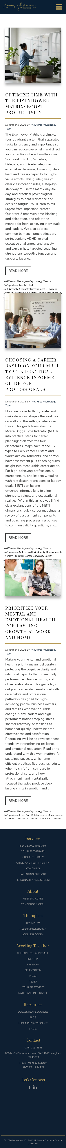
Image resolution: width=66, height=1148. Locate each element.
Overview (33, 923)
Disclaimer (33, 1143)
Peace (33, 976)
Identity (32, 959)
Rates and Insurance (33, 993)
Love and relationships (32, 815)
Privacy (38, 1140)
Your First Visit (33, 987)
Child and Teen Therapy (33, 863)
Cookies (48, 1140)
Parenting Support (33, 874)
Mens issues (55, 815)
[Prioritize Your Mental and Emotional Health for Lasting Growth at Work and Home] (33, 579)
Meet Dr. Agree (33, 898)
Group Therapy (33, 857)
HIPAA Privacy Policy (33, 1023)
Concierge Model (33, 904)
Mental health (27, 285)
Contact (33, 1040)
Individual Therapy (32, 845)
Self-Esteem (33, 970)
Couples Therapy (33, 851)
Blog (33, 1017)
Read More (18, 271)
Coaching (33, 868)
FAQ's (33, 1029)
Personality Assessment (33, 880)
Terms (57, 1140)
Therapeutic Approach (33, 953)
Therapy (8, 556)
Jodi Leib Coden (32, 934)
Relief (33, 981)
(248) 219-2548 (33, 1047)
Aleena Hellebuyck (33, 929)
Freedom (33, 964)
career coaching (34, 556)
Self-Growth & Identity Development (24, 289)
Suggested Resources (33, 1012)
